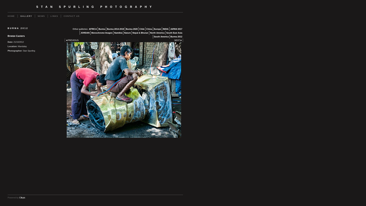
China (149, 29)
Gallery (26, 16)
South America (161, 36)
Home (11, 16)
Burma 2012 (176, 36)
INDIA (166, 29)
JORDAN (85, 33)
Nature (127, 33)
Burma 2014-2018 (115, 29)
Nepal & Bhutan (140, 33)
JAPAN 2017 (176, 29)
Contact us (72, 16)
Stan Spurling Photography (95, 6)
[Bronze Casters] (124, 90)
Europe (157, 29)
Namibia (118, 33)
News (41, 16)
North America (157, 33)
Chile (141, 29)
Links (54, 16)
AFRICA (93, 29)
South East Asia (174, 33)
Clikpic (22, 197)
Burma (102, 29)
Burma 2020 (132, 29)
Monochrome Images (101, 33)
